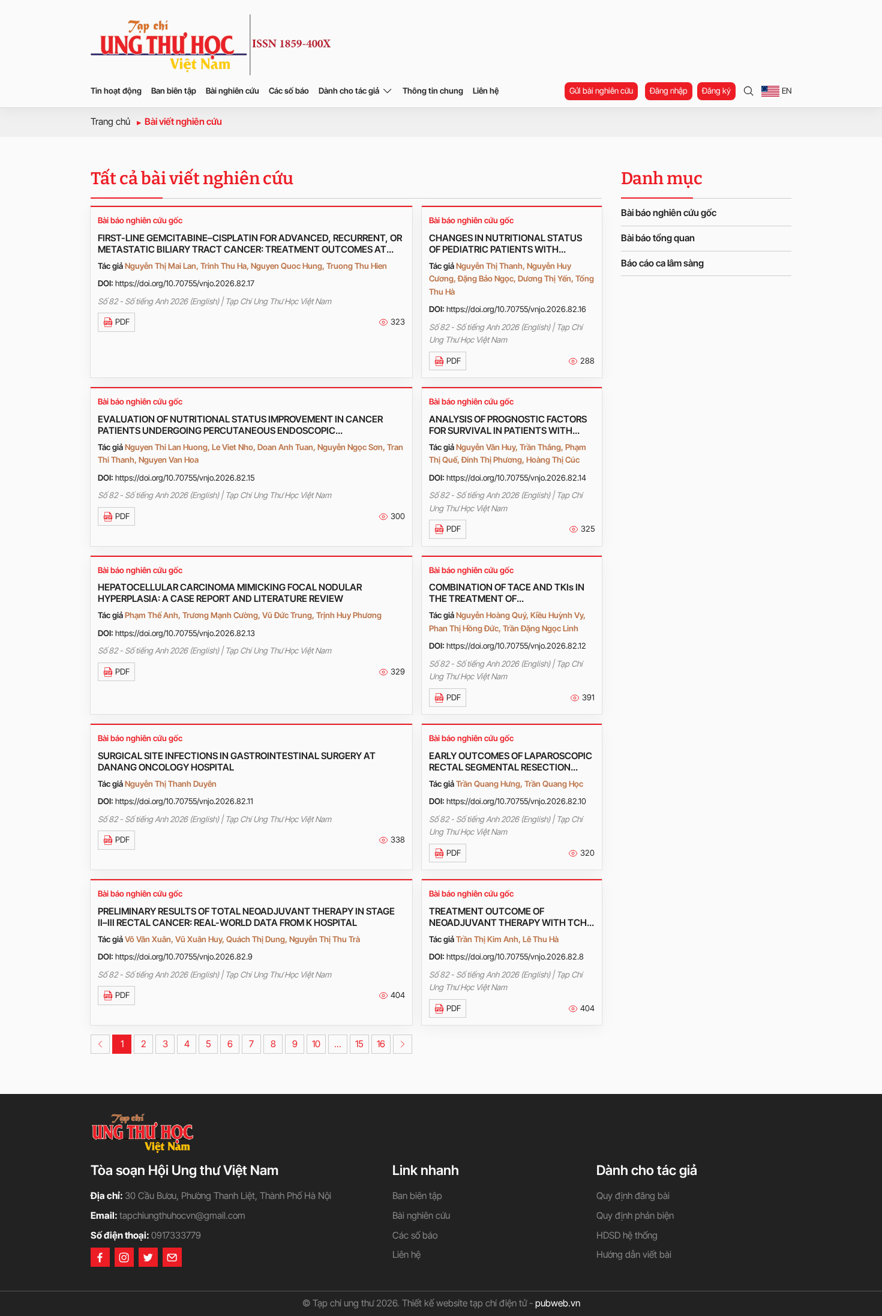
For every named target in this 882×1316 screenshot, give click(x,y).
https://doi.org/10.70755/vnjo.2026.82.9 (184, 956)
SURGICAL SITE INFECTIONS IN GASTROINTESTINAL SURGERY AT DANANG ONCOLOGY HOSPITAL (237, 761)
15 (359, 1044)
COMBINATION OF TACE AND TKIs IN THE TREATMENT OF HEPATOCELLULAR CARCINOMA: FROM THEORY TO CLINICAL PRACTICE (511, 592)
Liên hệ (486, 90)
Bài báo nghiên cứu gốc (140, 220)
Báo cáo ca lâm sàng (662, 263)
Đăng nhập (669, 90)
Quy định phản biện (635, 1215)
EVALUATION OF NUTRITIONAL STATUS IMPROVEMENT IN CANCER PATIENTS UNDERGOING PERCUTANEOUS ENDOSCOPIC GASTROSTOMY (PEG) (240, 424)
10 (316, 1044)
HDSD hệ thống (627, 1235)
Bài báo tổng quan (658, 238)
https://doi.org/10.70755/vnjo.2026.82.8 (515, 956)
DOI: (105, 283)
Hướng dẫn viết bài (633, 1254)
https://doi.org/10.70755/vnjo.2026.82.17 (184, 283)
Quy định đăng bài (633, 1195)
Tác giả (110, 266)
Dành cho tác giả (349, 90)
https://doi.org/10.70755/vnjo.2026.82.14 (516, 477)
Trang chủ (110, 121)
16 (381, 1044)
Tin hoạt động (116, 90)
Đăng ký (716, 90)
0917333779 (176, 1235)
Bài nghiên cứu (232, 90)
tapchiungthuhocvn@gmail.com (182, 1215)
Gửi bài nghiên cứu (601, 90)
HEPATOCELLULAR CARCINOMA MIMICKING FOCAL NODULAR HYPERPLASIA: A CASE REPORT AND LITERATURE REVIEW (230, 592)
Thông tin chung (433, 90)
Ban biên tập (173, 90)
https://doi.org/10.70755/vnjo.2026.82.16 (516, 309)
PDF (122, 321)
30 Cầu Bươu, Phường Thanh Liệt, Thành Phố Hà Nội (228, 1195)
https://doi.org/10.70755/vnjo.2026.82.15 (184, 477)
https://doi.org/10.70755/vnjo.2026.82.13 (185, 633)
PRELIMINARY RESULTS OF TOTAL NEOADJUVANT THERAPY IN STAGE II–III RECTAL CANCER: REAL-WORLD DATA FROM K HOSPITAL (246, 917)
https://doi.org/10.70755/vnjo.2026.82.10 (516, 801)
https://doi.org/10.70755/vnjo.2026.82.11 (184, 801)
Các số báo (289, 90)
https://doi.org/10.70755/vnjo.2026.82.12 (516, 645)
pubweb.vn (557, 1303)
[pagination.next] (402, 1044)
